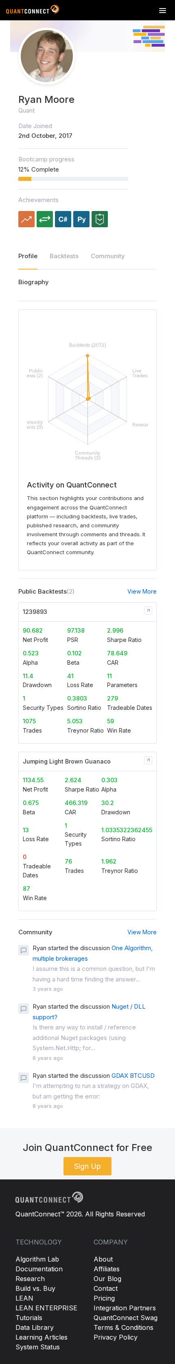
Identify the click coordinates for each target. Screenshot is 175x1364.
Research (30, 1279)
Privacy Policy (116, 1337)
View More (142, 591)
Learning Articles (41, 1337)
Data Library (34, 1327)
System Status (37, 1347)
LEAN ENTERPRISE (46, 1308)
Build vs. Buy (35, 1288)
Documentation (39, 1269)
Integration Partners (125, 1308)
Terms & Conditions (123, 1327)
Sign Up (87, 1166)
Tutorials (28, 1318)
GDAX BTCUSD (133, 1075)
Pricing (104, 1298)
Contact (106, 1288)
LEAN (24, 1298)
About (103, 1259)
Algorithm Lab (37, 1259)
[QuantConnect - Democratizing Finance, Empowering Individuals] (32, 11)
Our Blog (107, 1279)
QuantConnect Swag (126, 1318)
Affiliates (107, 1269)
